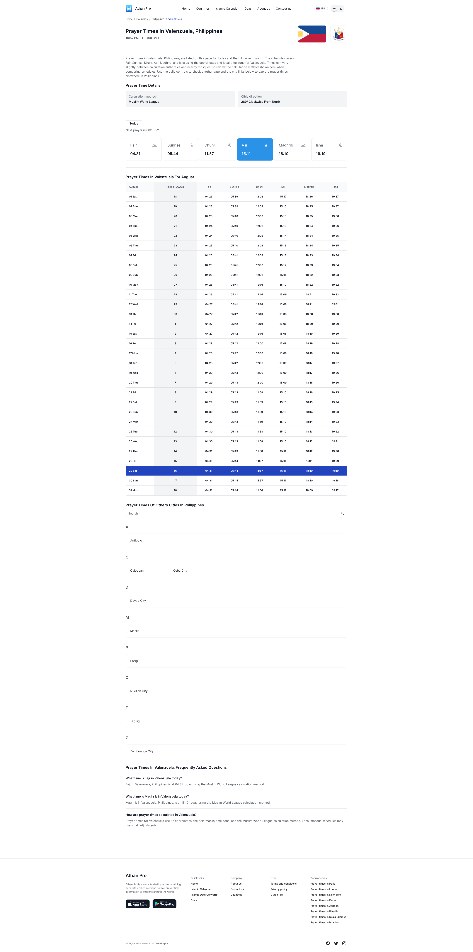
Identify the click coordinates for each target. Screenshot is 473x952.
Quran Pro (276, 894)
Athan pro (143, 8)
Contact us (283, 8)
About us (263, 8)
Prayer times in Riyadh (324, 911)
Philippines (158, 19)
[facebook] (328, 943)
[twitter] (336, 943)
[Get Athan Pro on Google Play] (164, 903)
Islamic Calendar (227, 8)
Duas (247, 8)
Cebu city (180, 570)
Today (134, 123)
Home (186, 8)
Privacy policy (278, 889)
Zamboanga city (142, 751)
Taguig (135, 721)
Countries (203, 8)
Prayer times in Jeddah (324, 905)
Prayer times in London (324, 889)
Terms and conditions (283, 883)
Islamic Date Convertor (204, 894)
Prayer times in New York (325, 894)
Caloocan (137, 570)
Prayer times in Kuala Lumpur (328, 916)
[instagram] (344, 943)
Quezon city (139, 691)
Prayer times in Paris (322, 883)
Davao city (138, 600)
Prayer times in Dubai (323, 900)
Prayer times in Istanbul (324, 922)
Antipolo (136, 540)
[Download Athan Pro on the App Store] (138, 903)
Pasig (134, 661)
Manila (134, 631)
